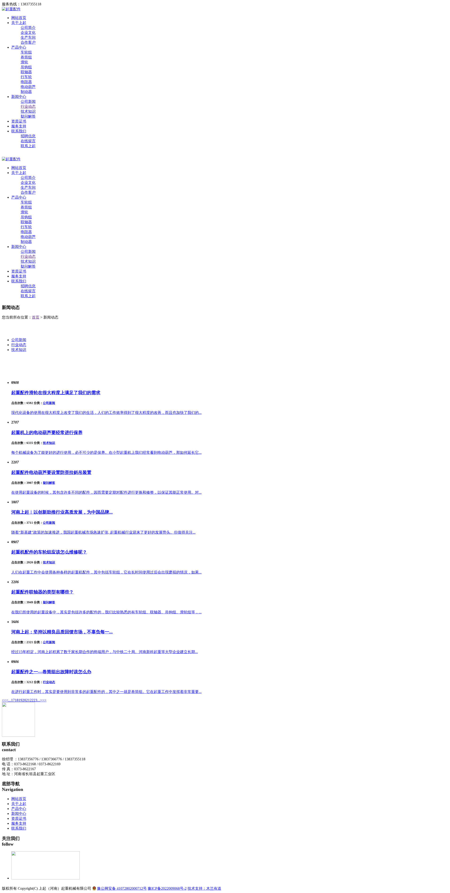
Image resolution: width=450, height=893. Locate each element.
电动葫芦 (28, 87)
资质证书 (18, 121)
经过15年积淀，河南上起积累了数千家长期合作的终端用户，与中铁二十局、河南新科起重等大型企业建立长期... (104, 652)
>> (44, 700)
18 (17, 700)
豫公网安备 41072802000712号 (122, 888)
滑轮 (24, 62)
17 (13, 700)
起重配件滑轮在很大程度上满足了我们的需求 (55, 392)
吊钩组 (26, 67)
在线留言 (28, 141)
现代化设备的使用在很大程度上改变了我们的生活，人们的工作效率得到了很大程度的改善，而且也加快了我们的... (106, 413)
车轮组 (26, 52)
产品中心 (18, 47)
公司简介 (28, 28)
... (9, 700)
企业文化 (28, 33)
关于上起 (18, 23)
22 (32, 700)
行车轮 (26, 77)
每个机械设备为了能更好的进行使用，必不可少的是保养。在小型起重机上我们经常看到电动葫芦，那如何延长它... (106, 452)
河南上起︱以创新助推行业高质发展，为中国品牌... (62, 512)
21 (28, 700)
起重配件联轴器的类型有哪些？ (42, 591)
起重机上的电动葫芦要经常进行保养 (46, 432)
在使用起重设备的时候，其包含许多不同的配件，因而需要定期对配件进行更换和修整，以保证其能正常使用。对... (106, 492)
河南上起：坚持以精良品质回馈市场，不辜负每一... (62, 631)
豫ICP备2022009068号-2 (167, 888)
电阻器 (26, 82)
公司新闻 (28, 102)
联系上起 (28, 146)
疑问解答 (28, 116)
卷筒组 (26, 57)
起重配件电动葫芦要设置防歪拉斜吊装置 (51, 472)
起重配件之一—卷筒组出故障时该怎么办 (51, 671)
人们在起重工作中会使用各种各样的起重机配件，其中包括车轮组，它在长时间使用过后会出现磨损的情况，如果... (106, 572)
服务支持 (18, 126)
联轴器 (26, 72)
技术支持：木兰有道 (204, 888)
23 (35, 700)
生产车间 (28, 37)
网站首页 (18, 18)
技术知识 (28, 111)
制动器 (26, 92)
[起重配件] (11, 9)
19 (20, 700)
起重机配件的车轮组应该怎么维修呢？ (49, 552)
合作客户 (28, 42)
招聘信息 (28, 136)
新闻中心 (18, 97)
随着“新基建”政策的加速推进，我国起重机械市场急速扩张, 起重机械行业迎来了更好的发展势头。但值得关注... (103, 532)
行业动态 (28, 106)
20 (24, 700)
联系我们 (18, 131)
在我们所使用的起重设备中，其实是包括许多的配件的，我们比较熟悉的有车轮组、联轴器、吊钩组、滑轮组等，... (106, 612)
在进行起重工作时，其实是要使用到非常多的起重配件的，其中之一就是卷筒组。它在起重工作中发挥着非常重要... (106, 692)
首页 (35, 317)
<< (4, 700)
